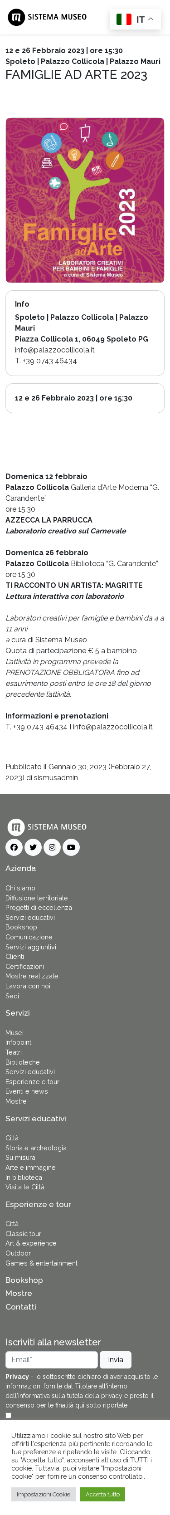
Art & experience (31, 1243)
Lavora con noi (27, 986)
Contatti (20, 1306)
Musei (14, 1032)
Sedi (12, 996)
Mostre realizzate (31, 976)
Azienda (20, 868)
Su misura (20, 1157)
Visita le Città (24, 1187)
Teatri (13, 1052)
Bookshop (21, 927)
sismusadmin (56, 777)
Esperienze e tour (32, 1081)
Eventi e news (26, 1091)
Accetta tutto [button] (103, 1494)
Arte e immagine (30, 1167)
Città (12, 1138)
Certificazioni (24, 966)
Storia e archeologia (36, 1148)
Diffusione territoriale (36, 898)
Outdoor (18, 1253)
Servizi (17, 1012)
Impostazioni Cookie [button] (43, 1494)
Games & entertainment (41, 1263)
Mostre (16, 1101)
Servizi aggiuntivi (30, 947)
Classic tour (23, 1233)
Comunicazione (29, 937)
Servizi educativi (30, 917)
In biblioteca (23, 1177)
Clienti (14, 956)
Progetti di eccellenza (38, 907)
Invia (115, 1359)
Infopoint (18, 1042)
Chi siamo (20, 888)
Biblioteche (22, 1062)
